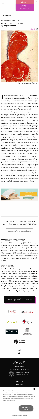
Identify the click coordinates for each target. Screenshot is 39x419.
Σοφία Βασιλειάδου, (19, 221)
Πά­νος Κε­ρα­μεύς (17, 273)
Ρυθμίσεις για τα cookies (19, 415)
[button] (33, 389)
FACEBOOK (19, 381)
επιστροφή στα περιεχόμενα (19, 231)
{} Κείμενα (12, 23)
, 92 (20, 362)
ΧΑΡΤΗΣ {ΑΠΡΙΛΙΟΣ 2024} (10, 20)
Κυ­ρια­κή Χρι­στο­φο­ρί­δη (19, 291)
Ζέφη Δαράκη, (19, 224)
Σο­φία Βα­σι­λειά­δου (14, 269)
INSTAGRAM (19, 385)
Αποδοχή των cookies (26, 408)
